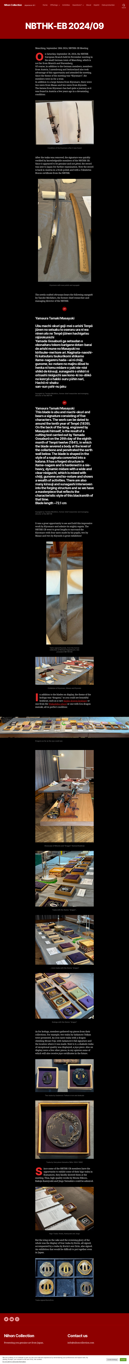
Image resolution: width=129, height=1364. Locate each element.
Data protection (108, 5)
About (88, 5)
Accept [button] (123, 1359)
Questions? (77, 5)
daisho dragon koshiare (75, 701)
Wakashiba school (58, 704)
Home (45, 5)
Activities (66, 5)
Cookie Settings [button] (112, 1359)
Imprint (96, 5)
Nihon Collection (13, 5)
